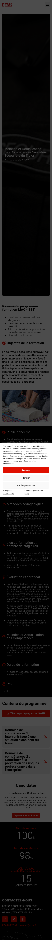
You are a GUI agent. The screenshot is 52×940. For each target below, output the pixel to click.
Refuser (26, 478)
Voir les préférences (26, 485)
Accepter (26, 470)
